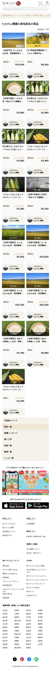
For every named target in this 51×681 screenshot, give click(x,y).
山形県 (16, 614)
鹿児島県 (17, 648)
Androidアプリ (32, 595)
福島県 (28, 614)
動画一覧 (8, 452)
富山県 (40, 620)
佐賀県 (5, 644)
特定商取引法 (7, 585)
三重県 (40, 627)
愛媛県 (16, 641)
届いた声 (8, 439)
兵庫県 (40, 631)
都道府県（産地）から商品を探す (16, 605)
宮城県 (40, 610)
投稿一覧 (8, 445)
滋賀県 (5, 631)
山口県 (28, 637)
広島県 (16, 637)
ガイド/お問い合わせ (10, 570)
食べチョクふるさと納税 (35, 566)
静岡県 (16, 627)
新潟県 (28, 620)
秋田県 (5, 614)
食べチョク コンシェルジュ (36, 576)
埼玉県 (28, 617)
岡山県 (5, 637)
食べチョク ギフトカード (36, 584)
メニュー (47, 5)
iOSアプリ (30, 591)
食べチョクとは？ (9, 524)
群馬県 (16, 617)
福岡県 (40, 641)
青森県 (16, 610)
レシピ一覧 (9, 458)
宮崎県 (5, 648)
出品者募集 (31, 524)
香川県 (5, 641)
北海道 (5, 610)
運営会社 (6, 566)
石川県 (5, 624)
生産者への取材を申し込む (36, 536)
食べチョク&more (33, 588)
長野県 (40, 624)
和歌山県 (17, 634)
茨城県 (40, 614)
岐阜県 (5, 627)
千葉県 (40, 617)
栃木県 (5, 617)
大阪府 (28, 631)
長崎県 (16, 644)
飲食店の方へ (7, 535)
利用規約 (6, 577)
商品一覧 (8, 427)
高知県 (28, 641)
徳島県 (40, 637)
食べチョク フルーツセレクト (37, 580)
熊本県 (28, 644)
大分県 (40, 644)
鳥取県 (28, 634)
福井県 (16, 624)
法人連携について (33, 549)
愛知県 (28, 627)
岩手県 (28, 610)
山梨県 (28, 624)
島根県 (40, 634)
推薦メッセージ (11, 433)
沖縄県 (28, 648)
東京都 (5, 620)
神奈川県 (17, 620)
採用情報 (6, 598)
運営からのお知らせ (10, 573)
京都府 (16, 631)
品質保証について (9, 531)
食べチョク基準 (8, 528)
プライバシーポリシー (11, 581)
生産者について (11, 420)
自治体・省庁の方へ (34, 553)
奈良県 (5, 634)
